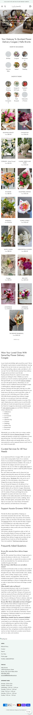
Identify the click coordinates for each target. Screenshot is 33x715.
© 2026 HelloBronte (10, 710)
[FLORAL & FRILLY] (25, 207)
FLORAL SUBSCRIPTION (7, 659)
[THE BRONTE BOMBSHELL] (16, 320)
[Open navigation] (2, 6)
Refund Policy (4, 646)
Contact (3, 649)
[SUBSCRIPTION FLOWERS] (25, 236)
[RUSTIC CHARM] (8, 236)
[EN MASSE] (8, 178)
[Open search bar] (5, 6)
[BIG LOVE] (25, 265)
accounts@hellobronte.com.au (9, 675)
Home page (4, 656)
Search (3, 651)
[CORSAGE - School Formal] (8, 148)
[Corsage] (8, 265)
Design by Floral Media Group (21, 710)
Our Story (3, 654)
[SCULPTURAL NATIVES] (25, 178)
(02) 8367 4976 (5, 673)
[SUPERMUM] (25, 293)
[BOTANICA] (8, 207)
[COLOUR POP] (25, 119)
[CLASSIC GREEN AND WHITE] (25, 148)
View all (16, 339)
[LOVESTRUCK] (8, 293)
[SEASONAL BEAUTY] (8, 119)
